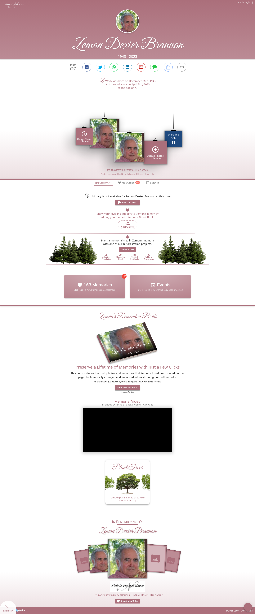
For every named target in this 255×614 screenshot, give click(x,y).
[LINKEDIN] (127, 67)
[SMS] (154, 67)
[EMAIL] (141, 67)
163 (124, 276)
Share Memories (129, 601)
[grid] (127, 141)
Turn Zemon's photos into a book (127, 170)
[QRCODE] (73, 67)
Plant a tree (127, 249)
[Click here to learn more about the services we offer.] (127, 587)
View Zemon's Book (127, 388)
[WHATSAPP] (113, 67)
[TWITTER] (100, 67)
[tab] (103, 183)
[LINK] (181, 67)
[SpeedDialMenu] (248, 607)
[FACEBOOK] (86, 67)
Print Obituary (129, 202)
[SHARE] (168, 67)
